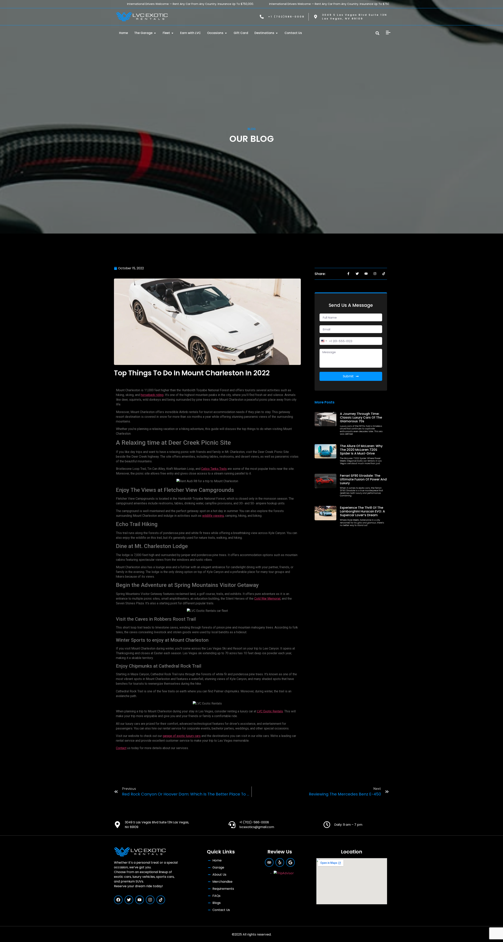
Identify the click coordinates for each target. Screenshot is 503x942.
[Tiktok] (160, 899)
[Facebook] (118, 899)
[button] (377, 33)
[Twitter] (129, 899)
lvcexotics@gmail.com (256, 827)
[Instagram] (150, 899)
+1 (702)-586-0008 (254, 822)
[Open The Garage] (154, 33)
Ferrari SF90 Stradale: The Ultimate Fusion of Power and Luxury (363, 479)
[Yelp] (279, 862)
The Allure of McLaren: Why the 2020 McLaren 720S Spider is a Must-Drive (361, 450)
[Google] (290, 862)
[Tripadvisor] (269, 862)
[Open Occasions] (225, 33)
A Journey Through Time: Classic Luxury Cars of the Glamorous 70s (361, 417)
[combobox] (324, 341)
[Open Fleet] (172, 33)
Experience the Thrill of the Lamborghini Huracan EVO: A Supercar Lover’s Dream (362, 511)
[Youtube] (139, 899)
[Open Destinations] (276, 33)
